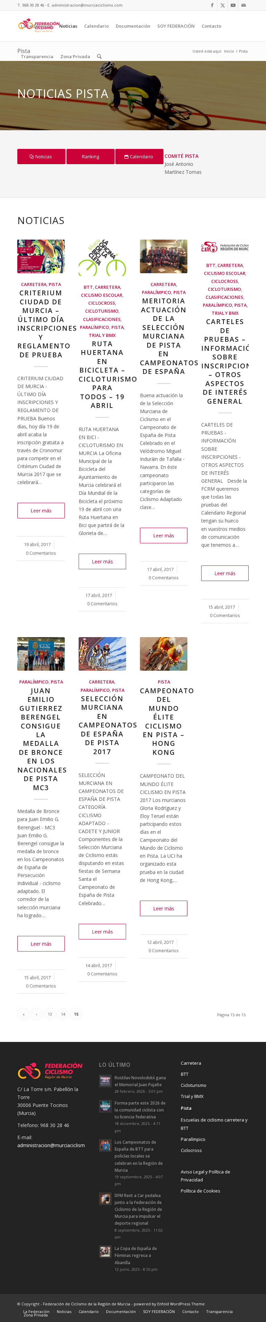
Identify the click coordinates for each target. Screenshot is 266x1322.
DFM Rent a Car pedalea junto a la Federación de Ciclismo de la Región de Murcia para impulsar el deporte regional (138, 1209)
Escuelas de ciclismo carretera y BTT (214, 1124)
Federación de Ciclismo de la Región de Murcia (86, 1303)
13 (50, 1014)
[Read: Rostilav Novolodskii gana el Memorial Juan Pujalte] (105, 1081)
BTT (88, 287)
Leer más (41, 510)
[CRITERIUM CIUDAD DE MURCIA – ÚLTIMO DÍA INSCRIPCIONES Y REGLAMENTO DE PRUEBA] (41, 256)
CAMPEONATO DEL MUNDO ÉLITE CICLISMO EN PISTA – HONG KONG (167, 721)
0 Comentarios (41, 553)
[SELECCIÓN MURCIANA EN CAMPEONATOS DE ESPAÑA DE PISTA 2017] (102, 654)
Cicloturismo (101, 311)
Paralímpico (94, 327)
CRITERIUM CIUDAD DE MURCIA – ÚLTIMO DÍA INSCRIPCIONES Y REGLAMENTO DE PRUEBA (47, 323)
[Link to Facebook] (212, 5)
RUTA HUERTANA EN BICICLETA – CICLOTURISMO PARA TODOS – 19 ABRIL (108, 374)
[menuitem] (36, 26)
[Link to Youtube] (233, 5)
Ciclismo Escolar (101, 295)
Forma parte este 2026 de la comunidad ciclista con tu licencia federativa (140, 1109)
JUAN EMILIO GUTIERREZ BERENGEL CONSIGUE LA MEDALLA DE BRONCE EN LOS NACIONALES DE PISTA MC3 (42, 739)
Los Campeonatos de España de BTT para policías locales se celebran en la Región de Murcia (139, 1156)
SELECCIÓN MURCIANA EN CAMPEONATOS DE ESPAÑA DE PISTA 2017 (108, 725)
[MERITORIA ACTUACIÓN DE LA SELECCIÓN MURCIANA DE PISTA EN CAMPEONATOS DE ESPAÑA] (163, 256)
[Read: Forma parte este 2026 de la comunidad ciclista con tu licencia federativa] (105, 1106)
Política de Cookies (200, 1191)
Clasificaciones (102, 319)
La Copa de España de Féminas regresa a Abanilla (136, 1255)
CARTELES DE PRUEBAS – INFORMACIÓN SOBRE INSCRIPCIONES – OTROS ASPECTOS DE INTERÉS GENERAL (231, 361)
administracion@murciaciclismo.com (58, 1145)
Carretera (33, 284)
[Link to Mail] (243, 5)
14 (63, 1014)
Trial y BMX (102, 335)
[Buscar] (99, 56)
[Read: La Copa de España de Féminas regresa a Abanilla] (105, 1251)
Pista (54, 284)
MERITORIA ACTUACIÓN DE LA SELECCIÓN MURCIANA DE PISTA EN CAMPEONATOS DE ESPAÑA (169, 336)
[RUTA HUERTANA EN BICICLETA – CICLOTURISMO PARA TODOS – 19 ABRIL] (102, 258)
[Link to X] (223, 5)
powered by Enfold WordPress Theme (169, 1303)
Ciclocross (101, 303)
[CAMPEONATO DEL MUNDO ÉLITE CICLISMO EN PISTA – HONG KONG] (163, 654)
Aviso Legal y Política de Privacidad (205, 1176)
